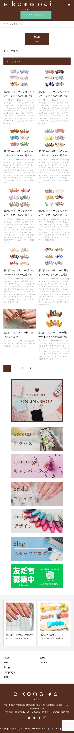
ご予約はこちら (36, 15)
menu (6, 662)
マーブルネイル (64, 296)
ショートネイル (19, 167)
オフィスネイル (49, 222)
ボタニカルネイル (50, 296)
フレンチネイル (23, 115)
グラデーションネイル (16, 286)
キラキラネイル (24, 105)
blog (6, 676)
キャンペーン (11, 105)
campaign (9, 672)
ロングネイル (11, 120)
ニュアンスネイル (10, 113)
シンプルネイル (19, 108)
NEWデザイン (21, 100)
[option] (19, 623)
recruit (42, 657)
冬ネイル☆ (63, 302)
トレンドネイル (27, 110)
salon (6, 657)
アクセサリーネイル (60, 343)
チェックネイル (14, 110)
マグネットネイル (18, 118)
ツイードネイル (44, 291)
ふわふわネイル (49, 234)
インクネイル (18, 102)
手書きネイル (50, 240)
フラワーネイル (9, 115)
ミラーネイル (28, 177)
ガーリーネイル (12, 165)
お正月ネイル (26, 281)
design (7, 667)
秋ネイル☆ (21, 346)
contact (43, 662)
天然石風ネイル (9, 346)
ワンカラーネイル (24, 120)
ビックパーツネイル (26, 113)
